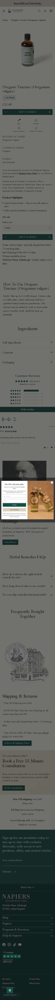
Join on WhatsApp (14, 509)
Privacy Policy (17, 516)
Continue (14, 505)
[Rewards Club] (10, 990)
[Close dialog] (52, 482)
